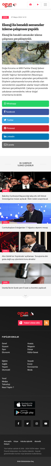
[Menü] (45, 4)
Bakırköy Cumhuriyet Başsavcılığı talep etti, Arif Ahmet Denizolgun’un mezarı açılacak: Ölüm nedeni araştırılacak (25, 197)
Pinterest (10, 128)
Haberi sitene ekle (31, 323)
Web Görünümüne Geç (25, 461)
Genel (5, 17)
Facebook (10, 112)
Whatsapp (11, 103)
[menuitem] (30, 4)
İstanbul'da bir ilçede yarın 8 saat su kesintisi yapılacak (24, 288)
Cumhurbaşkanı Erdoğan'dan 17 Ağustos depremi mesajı (25, 227)
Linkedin (10, 136)
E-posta (10, 145)
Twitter (9, 120)
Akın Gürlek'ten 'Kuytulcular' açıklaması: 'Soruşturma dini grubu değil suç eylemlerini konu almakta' (25, 257)
